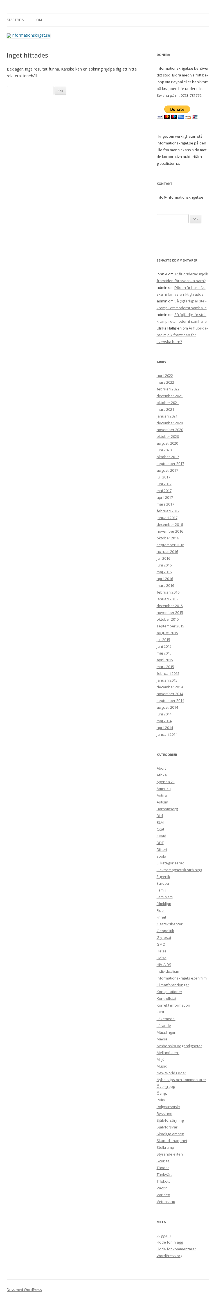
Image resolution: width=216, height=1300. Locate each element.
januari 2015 (167, 680)
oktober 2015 (168, 619)
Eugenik (163, 876)
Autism (162, 802)
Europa (163, 883)
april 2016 (165, 578)
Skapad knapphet (172, 1140)
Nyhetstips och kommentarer (181, 1079)
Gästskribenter (170, 923)
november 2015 (170, 612)
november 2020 (170, 429)
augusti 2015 (167, 632)
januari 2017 (167, 517)
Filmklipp (164, 903)
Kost (160, 1011)
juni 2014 (164, 714)
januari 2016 (167, 598)
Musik (162, 1066)
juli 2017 (163, 477)
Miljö (161, 1059)
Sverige (163, 1160)
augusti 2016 (167, 551)
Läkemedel (166, 1018)
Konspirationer (169, 991)
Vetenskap (166, 1201)
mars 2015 (165, 666)
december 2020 (170, 422)
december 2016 (170, 524)
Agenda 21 (166, 781)
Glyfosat (164, 937)
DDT (160, 842)
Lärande (164, 1025)
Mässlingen (166, 1032)
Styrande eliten (170, 1154)
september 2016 (170, 544)
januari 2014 (167, 734)
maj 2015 (164, 653)
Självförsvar (167, 1127)
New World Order (171, 1072)
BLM (160, 822)
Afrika (162, 775)
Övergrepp (166, 1086)
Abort (161, 768)
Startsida (15, 19)
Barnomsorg (167, 808)
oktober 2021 (168, 402)
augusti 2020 (167, 443)
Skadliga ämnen (170, 1133)
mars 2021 (165, 409)
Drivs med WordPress (24, 1289)
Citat (160, 829)
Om (39, 19)
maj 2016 (164, 571)
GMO (161, 944)
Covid (161, 835)
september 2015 (170, 626)
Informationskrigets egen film (182, 978)
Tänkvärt (164, 1174)
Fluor (161, 910)
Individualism (168, 971)
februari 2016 (168, 592)
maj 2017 (164, 490)
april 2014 (165, 727)
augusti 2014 (167, 707)
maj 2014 (164, 720)
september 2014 (170, 700)
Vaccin (162, 1188)
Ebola (161, 856)
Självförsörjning (170, 1120)
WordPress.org (169, 1255)
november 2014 (170, 693)
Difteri (162, 849)
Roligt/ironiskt (168, 1106)
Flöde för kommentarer (176, 1248)
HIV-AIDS (164, 964)
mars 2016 (165, 585)
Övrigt (162, 1093)
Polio (161, 1100)
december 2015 (170, 605)
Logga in (164, 1235)
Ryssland (164, 1113)
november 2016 (170, 531)
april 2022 (165, 375)
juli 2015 (163, 639)
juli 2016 (163, 558)
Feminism (165, 896)
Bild (160, 815)
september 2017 (170, 463)
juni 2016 (164, 565)
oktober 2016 (168, 538)
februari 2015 (168, 673)
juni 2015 (164, 646)
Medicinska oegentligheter (179, 1045)
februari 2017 (168, 510)
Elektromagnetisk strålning (179, 869)
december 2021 (170, 395)
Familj (161, 890)
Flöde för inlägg (170, 1242)
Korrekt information (173, 1005)
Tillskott (163, 1181)
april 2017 (165, 497)
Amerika (164, 788)
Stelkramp (165, 1147)
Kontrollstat (166, 998)
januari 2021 (167, 416)
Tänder (163, 1167)
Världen (163, 1194)
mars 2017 (165, 504)
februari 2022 (168, 389)
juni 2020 (164, 450)
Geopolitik (165, 930)
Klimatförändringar (173, 984)
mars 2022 (165, 382)
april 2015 (165, 659)
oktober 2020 (168, 436)
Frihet (161, 917)
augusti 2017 (167, 470)
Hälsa (161, 951)
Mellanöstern (168, 1052)
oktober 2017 (168, 456)
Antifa (162, 795)
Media (162, 1039)
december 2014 (170, 686)
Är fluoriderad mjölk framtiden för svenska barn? (182, 335)
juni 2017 (164, 483)
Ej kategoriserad (170, 863)
